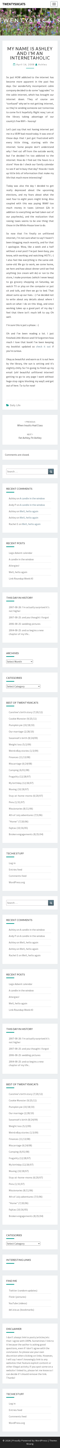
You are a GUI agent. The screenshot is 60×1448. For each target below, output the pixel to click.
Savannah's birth (18, 738)
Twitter (13, 1290)
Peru (11, 802)
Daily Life (15, 405)
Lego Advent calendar (20, 552)
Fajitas (12, 828)
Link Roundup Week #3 (21, 578)
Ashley (42, 64)
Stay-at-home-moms (20, 795)
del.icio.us (14, 1309)
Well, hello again (29, 511)
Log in (12, 863)
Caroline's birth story (20, 712)
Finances (13, 757)
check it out (43, 346)
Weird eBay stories (19, 750)
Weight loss (15, 744)
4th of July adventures (21, 815)
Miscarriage (15, 763)
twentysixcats (13, 4)
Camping (14, 770)
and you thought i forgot (35, 617)
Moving (13, 789)
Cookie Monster (17, 718)
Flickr (12, 1296)
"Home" (13, 821)
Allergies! (14, 565)
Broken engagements (21, 834)
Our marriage (16, 731)
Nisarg (30, 1443)
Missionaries (15, 808)
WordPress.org (17, 882)
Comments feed (17, 875)
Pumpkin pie (16, 725)
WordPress (41, 1440)
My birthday (15, 783)
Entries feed (15, 869)
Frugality (14, 776)
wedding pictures (31, 623)
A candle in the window (32, 498)
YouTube (13, 1303)
